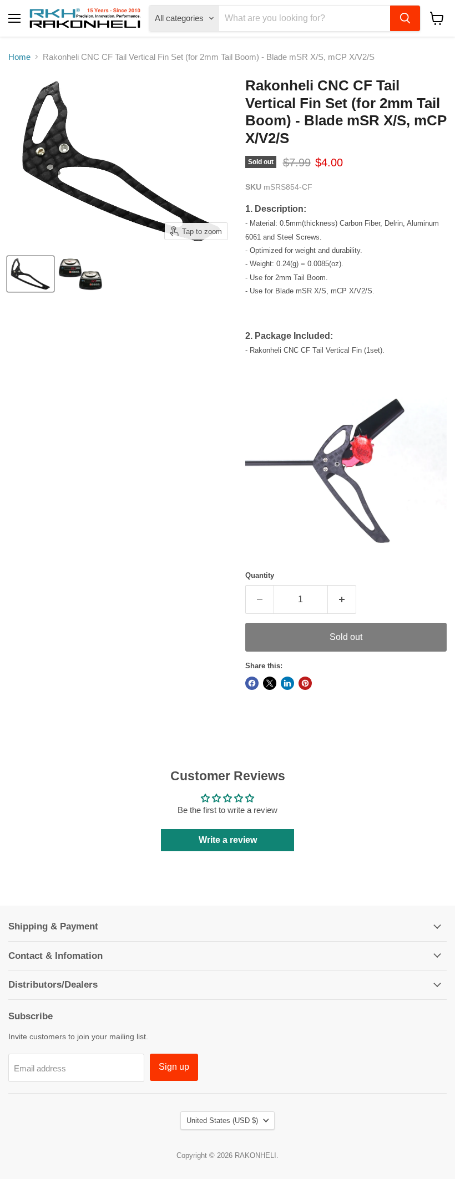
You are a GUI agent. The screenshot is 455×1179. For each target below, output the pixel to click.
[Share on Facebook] (252, 683)
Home (19, 57)
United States (222, 1120)
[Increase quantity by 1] (342, 599)
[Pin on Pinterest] (305, 683)
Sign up (174, 1066)
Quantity (259, 575)
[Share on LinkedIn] (287, 683)
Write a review (228, 840)
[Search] (405, 18)
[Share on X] (269, 683)
